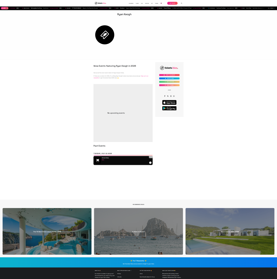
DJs (142, 3)
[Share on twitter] (167, 96)
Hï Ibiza (119, 273)
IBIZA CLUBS (169, 78)
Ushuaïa (119, 277)
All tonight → (271, 8)
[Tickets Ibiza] (101, 3)
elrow (141, 273)
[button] (181, 3)
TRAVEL (156, 3)
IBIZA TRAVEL (169, 85)
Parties (147, 3)
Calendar (131, 3)
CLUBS (137, 3)
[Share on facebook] (164, 96)
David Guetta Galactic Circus (147, 277)
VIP (152, 3)
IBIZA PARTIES (169, 81)
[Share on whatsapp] (173, 96)
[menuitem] (131, 3)
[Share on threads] (170, 96)
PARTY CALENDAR (169, 75)
